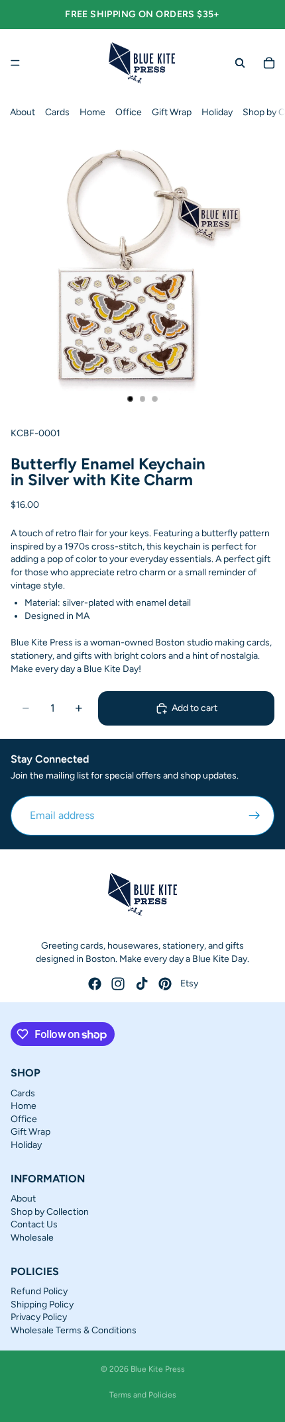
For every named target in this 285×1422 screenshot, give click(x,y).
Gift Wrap (172, 112)
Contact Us (34, 1224)
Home (92, 112)
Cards (57, 112)
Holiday (217, 112)
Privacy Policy (39, 1317)
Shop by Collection (50, 1211)
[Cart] (269, 62)
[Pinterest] (165, 984)
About (22, 112)
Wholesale (32, 1237)
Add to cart (194, 708)
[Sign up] (254, 816)
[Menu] (15, 63)
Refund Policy (39, 1291)
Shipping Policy (42, 1304)
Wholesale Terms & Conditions (74, 1330)
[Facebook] (95, 984)
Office (128, 112)
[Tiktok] (142, 984)
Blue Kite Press (158, 1369)
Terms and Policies (142, 1394)
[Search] (240, 62)
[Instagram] (118, 984)
